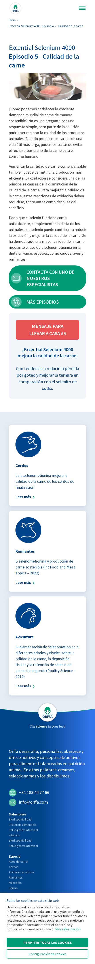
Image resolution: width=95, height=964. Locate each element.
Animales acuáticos (21, 872)
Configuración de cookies (47, 954)
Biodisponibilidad (20, 819)
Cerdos (14, 867)
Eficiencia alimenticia (22, 825)
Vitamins (14, 835)
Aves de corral (18, 862)
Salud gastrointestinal (23, 830)
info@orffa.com (33, 802)
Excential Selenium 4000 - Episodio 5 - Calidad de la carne (46, 26)
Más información (68, 929)
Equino (13, 888)
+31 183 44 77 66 (34, 792)
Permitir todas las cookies (47, 942)
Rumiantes (16, 877)
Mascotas (15, 883)
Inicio (12, 20)
